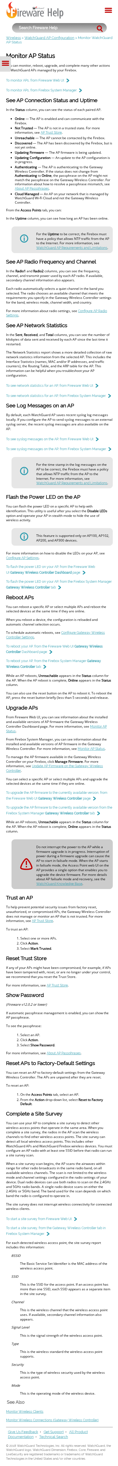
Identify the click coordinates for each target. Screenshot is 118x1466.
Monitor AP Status (91, 749)
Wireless (13, 38)
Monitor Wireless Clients (24, 1412)
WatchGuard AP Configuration (49, 38)
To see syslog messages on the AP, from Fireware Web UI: (50, 439)
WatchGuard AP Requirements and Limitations (71, 248)
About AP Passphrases (32, 188)
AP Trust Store (51, 132)
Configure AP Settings (22, 558)
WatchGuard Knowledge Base (59, 884)
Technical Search (53, 1437)
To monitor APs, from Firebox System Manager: (41, 90)
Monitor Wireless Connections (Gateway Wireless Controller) (52, 1420)
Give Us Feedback (23, 1432)
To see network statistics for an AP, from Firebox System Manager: (56, 396)
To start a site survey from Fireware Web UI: (39, 1219)
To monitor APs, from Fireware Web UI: (35, 80)
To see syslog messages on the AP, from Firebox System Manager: (56, 449)
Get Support (54, 1432)
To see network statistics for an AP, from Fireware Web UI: (50, 386)
